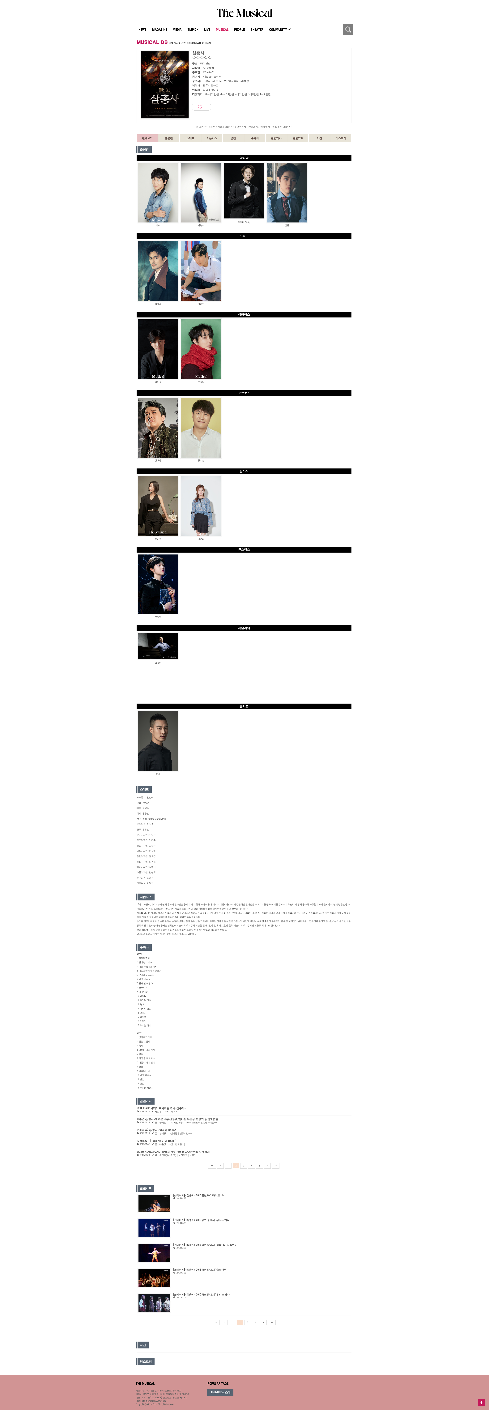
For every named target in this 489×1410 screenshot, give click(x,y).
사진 (319, 138)
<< (212, 1165)
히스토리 (341, 138)
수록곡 (255, 138)
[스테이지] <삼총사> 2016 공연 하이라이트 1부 (198, 1195)
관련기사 (276, 138)
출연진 (169, 138)
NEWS (142, 30)
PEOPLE (239, 30)
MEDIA (177, 30)
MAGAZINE (159, 30)
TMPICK (192, 30)
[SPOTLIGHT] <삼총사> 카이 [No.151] (156, 1140)
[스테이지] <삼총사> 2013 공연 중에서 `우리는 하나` (202, 1220)
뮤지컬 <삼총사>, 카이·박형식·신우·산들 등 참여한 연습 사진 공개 (173, 1151)
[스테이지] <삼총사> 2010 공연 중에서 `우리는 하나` (202, 1294)
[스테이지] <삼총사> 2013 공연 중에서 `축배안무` (200, 1269)
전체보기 (147, 138)
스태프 (190, 138)
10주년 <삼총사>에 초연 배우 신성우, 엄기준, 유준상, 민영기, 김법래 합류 (177, 1119)
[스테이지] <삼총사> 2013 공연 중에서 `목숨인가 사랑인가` (205, 1244)
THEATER (256, 30)
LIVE (207, 30)
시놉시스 (212, 138)
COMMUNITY (278, 30)
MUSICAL (222, 30)
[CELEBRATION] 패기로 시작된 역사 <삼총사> (161, 1108)
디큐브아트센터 (212, 76)
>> (275, 1165)
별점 (233, 138)
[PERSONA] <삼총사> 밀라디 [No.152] (156, 1130)
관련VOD (298, 138)
